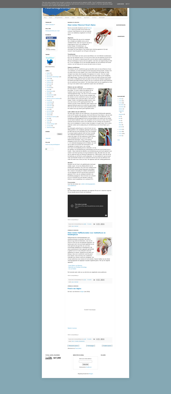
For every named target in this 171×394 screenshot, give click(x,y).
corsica (48, 78)
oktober (121, 109)
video (48, 122)
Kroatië (48, 100)
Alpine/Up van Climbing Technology (77, 267)
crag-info (49, 80)
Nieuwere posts (73, 345)
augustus (121, 114)
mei (120, 120)
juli (120, 116)
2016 (120, 98)
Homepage (90, 345)
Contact (94, 17)
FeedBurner (89, 367)
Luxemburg (49, 102)
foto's (73, 341)
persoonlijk (49, 111)
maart (120, 124)
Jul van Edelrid (72, 269)
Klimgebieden (59, 17)
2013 (120, 129)
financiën (49, 84)
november (121, 106)
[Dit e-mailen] (97, 224)
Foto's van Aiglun (74, 288)
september (121, 111)
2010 (120, 135)
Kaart (50, 17)
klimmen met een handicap (53, 98)
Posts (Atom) (78, 348)
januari (120, 126)
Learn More (120, 4)
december (121, 104)
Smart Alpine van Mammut (75, 265)
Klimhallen (102, 17)
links (119, 140)
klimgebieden (82, 341)
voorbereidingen (51, 123)
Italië (48, 93)
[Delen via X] (100, 224)
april (120, 122)
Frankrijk (76, 341)
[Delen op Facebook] (102, 224)
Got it (127, 4)
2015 (120, 100)
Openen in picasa (72, 328)
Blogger (91, 373)
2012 (120, 131)
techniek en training (51, 116)
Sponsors (86, 17)
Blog (45, 17)
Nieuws (79, 17)
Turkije (48, 120)
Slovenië (49, 113)
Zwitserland (49, 127)
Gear (73, 17)
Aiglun (82, 291)
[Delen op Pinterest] (104, 224)
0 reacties (89, 224)
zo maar (49, 125)
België (48, 73)
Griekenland (50, 91)
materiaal (76, 226)
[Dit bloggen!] (98, 224)
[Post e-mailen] (94, 224)
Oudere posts (107, 345)
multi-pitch (49, 105)
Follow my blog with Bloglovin (52, 144)
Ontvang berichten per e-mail (52, 30)
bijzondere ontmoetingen (53, 76)
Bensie (67, 17)
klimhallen (49, 96)
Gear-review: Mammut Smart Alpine (81, 25)
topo (48, 118)
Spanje (48, 114)
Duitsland (49, 82)
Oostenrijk (49, 107)
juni (120, 118)
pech (48, 109)
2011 (120, 133)
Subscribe (48, 138)
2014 (120, 103)
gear (73, 226)
